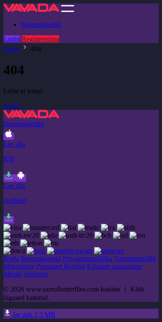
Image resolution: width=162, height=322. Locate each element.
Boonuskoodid (41, 24)
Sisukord (35, 274)
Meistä (12, 274)
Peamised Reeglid (60, 266)
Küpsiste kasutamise (114, 266)
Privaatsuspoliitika (87, 258)
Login (11, 39)
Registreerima (40, 39)
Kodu (11, 49)
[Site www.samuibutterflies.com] (31, 9)
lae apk (33, 314)
